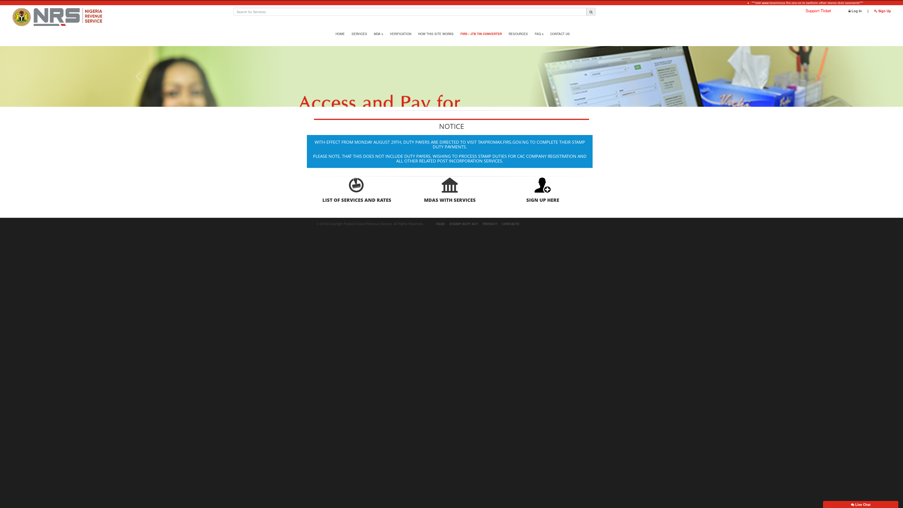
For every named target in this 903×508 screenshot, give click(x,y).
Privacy (490, 224)
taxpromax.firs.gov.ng (503, 142)
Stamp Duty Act (463, 224)
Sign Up (884, 10)
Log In (856, 10)
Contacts (510, 224)
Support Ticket (818, 10)
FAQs (440, 224)
